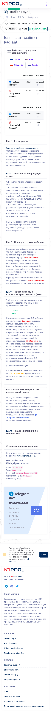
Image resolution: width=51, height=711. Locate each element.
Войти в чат (36, 510)
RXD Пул (21, 17)
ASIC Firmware (10, 643)
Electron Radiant (16, 373)
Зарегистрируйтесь (15, 148)
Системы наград (11, 675)
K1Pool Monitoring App (14, 648)
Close (43, 555)
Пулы (12, 17)
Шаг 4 (9, 291)
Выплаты (36, 23)
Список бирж (10, 638)
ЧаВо (24, 29)
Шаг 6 (9, 430)
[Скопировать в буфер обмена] (37, 85)
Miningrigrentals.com (26, 456)
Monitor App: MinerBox (14, 653)
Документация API (12, 680)
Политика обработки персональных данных (24, 706)
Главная (12, 23)
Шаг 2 (9, 173)
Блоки (24, 23)
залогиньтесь (34, 148)
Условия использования (14, 701)
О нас (6, 691)
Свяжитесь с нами (12, 696)
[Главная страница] (7, 17)
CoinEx (15, 310)
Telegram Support (12, 665)
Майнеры (12, 29)
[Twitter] (17, 586)
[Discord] (11, 586)
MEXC (14, 313)
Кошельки (26, 321)
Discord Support (11, 670)
